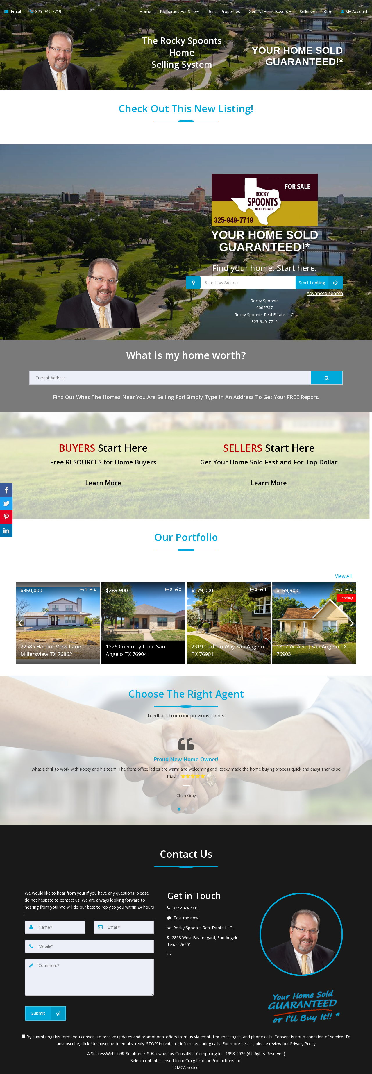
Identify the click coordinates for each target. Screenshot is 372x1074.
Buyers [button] (281, 11)
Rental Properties (224, 11)
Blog (327, 11)
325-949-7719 (264, 321)
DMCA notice (186, 1067)
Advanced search (325, 293)
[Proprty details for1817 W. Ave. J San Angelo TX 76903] (314, 623)
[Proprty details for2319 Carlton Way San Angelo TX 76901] (229, 623)
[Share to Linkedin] (6, 530)
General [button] (256, 11)
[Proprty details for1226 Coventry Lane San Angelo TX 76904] (143, 623)
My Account (356, 11)
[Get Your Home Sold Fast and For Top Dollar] (269, 465)
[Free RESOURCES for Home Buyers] (103, 465)
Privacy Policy (303, 1043)
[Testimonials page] (186, 768)
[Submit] (326, 377)
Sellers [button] (306, 11)
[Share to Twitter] (6, 503)
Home (145, 11)
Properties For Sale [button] (178, 11)
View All (343, 576)
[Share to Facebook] (6, 490)
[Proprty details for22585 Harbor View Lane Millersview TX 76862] (58, 623)
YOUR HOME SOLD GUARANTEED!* (264, 240)
